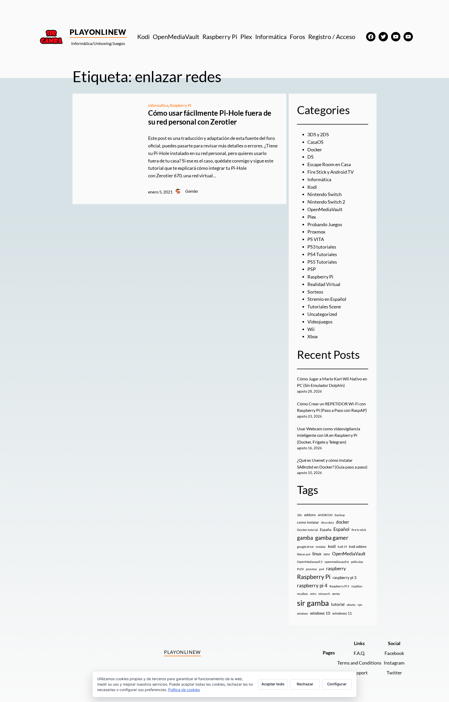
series (336, 594)
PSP (311, 269)
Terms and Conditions (359, 663)
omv (326, 554)
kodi (332, 546)
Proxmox (316, 232)
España (325, 529)
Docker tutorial (307, 530)
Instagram (394, 663)
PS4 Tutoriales (322, 254)
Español (341, 529)
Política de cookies (184, 689)
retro (313, 593)
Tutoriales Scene (324, 306)
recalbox (302, 593)
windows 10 (320, 613)
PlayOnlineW (98, 32)
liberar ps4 (303, 554)
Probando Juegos (324, 224)
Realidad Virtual (323, 284)
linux (316, 553)
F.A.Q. (359, 653)
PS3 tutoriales (321, 247)
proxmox (311, 569)
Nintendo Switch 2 (326, 202)
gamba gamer (331, 537)
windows (302, 613)
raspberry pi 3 (344, 577)
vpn (360, 604)
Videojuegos (320, 321)
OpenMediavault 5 (309, 562)
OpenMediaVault (324, 209)
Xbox (312, 336)
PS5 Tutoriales (322, 262)
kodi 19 (342, 546)
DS (310, 157)
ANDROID (325, 515)
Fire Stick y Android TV (330, 172)
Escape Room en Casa (329, 164)
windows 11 (342, 613)
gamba (305, 537)
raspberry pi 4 (312, 585)
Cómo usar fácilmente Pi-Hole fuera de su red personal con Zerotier (209, 117)
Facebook (394, 653)
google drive (305, 547)
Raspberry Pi (180, 105)
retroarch (324, 593)
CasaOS (315, 142)
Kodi (312, 187)
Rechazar (305, 684)
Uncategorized (322, 314)
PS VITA (315, 239)
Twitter (394, 672)
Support (359, 672)
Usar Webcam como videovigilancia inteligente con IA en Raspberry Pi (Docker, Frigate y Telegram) (328, 435)
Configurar (337, 684)
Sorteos (315, 292)
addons (310, 514)
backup (340, 515)
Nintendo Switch (324, 194)
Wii (311, 329)
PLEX (300, 569)
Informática (158, 105)
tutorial (338, 604)
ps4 (321, 569)
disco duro (327, 522)
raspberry (336, 568)
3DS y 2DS (318, 134)
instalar (321, 547)
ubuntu (351, 604)
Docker (314, 149)
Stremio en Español (326, 299)
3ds (299, 515)
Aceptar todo (273, 684)
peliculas (357, 562)
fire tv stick (359, 530)
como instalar (308, 522)
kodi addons (358, 546)
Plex (311, 217)
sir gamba (313, 602)
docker (342, 522)
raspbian (356, 586)
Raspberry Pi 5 (339, 586)
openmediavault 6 (337, 562)
